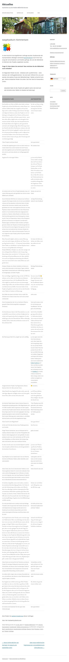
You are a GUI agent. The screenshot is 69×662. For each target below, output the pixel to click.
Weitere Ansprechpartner (57, 52)
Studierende (13, 627)
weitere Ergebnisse (17, 616)
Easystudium (5, 627)
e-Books (40, 625)
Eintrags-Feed (53, 104)
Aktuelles (7, 4)
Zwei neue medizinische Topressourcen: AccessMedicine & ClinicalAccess (34, 645)
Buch (3, 629)
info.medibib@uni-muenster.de (58, 48)
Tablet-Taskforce (35, 363)
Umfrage (11, 631)
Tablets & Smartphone (23, 627)
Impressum (20, 13)
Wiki (39, 13)
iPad (32, 629)
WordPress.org (54, 108)
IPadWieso (35, 371)
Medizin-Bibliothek (7, 13)
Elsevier (29, 629)
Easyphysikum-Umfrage (20, 629)
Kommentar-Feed (54, 106)
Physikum (37, 629)
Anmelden (53, 101)
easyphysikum (28, 58)
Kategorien (30, 13)
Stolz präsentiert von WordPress (17, 658)
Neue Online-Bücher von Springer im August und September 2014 (10, 645)
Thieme (6, 631)
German (55, 79)
